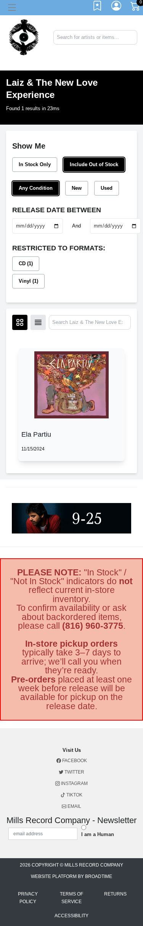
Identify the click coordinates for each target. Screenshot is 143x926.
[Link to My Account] (116, 8)
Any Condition (36, 188)
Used (106, 188)
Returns (115, 894)
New (77, 188)
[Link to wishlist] (97, 8)
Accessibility (71, 915)
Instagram (74, 783)
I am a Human (97, 834)
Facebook (74, 760)
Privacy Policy (28, 897)
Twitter (73, 772)
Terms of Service (71, 897)
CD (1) (26, 263)
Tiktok (73, 795)
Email (73, 806)
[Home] (24, 37)
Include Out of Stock (94, 164)
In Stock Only (35, 164)
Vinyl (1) (28, 281)
